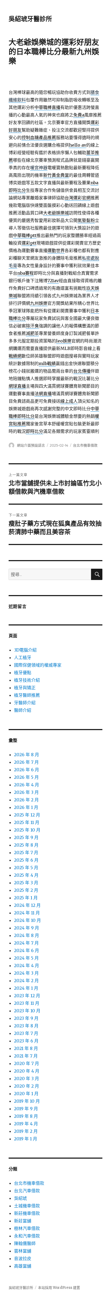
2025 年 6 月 (26, 860)
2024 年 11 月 (27, 912)
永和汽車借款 (27, 1236)
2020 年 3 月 (26, 1078)
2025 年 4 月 (26, 875)
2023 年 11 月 (26, 1003)
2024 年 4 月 (26, 965)
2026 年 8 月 (26, 754)
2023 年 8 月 (26, 1025)
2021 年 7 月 (26, 1056)
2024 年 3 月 (26, 973)
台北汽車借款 (27, 1190)
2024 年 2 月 (26, 980)
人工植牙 (22, 657)
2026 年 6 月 (26, 769)
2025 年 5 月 (26, 867)
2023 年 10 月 (27, 1010)
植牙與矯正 (25, 687)
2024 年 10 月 (27, 920)
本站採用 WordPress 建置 (59, 1287)
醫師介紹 (22, 710)
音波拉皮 (22, 1258)
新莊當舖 (22, 1220)
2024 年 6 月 (26, 950)
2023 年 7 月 (26, 1033)
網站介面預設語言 (31, 445)
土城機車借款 (27, 1205)
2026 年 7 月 (26, 762)
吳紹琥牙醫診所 (30, 19)
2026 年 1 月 (26, 807)
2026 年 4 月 (26, 784)
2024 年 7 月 (26, 943)
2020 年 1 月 (26, 1093)
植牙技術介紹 (27, 680)
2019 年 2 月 (26, 1131)
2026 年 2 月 (26, 799)
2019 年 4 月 (26, 1123)
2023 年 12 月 (27, 995)
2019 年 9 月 (26, 1108)
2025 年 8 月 (26, 845)
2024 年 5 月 (26, 958)
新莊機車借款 (27, 1213)
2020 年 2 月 (26, 1086)
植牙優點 (22, 672)
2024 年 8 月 (26, 935)
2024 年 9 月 (26, 928)
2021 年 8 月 (26, 1048)
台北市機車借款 (85, 445)
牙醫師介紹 (25, 702)
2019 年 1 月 (25, 1138)
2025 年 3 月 (26, 882)
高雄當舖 (22, 1266)
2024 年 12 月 (27, 905)
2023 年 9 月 (26, 1018)
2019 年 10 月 (27, 1101)
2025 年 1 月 (26, 897)
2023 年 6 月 (26, 1041)
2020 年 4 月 (26, 1071)
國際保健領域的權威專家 (37, 665)
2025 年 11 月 (26, 822)
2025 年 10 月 (27, 830)
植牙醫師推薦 (27, 695)
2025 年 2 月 (26, 890)
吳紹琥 (20, 1198)
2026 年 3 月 (26, 792)
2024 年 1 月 (26, 988)
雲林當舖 (22, 1251)
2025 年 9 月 (26, 837)
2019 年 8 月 (26, 1116)
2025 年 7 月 (26, 852)
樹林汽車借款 (27, 1228)
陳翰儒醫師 (25, 1243)
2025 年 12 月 (27, 815)
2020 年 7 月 (26, 1063)
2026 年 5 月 (26, 777)
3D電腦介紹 (25, 650)
